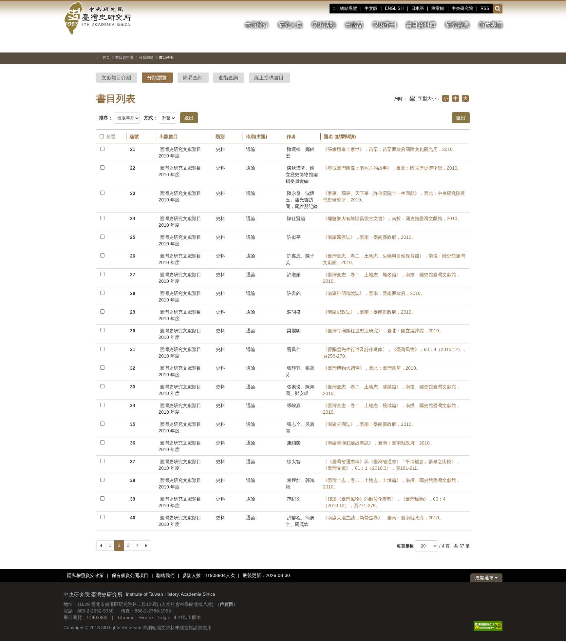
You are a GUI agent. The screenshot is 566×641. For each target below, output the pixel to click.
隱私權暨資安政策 (85, 575)
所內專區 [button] (490, 25)
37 (132, 461)
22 (132, 168)
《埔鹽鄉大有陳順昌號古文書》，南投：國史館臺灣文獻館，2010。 (392, 218)
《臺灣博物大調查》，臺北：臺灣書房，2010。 (372, 368)
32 (132, 368)
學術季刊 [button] (384, 25)
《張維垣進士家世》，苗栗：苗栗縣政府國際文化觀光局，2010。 (390, 149)
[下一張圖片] (486, 44)
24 (132, 218)
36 (132, 442)
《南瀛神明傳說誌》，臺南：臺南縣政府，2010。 (374, 293)
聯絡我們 (165, 575)
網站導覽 (348, 8)
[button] (497, 8)
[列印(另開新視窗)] (412, 97)
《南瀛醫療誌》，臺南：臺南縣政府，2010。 (369, 237)
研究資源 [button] (457, 25)
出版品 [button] (354, 25)
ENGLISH (394, 8)
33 (132, 386)
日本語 (417, 8)
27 (132, 274)
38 (132, 480)
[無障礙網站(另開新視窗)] (488, 625)
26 (132, 255)
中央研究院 (462, 8)
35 (132, 424)
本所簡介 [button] (257, 25)
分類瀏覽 (146, 57)
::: (334, 8)
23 (132, 193)
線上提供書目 (269, 77)
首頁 (106, 57)
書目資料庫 (124, 57)
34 (132, 405)
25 (132, 237)
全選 (110, 136)
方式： (151, 117)
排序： (106, 117)
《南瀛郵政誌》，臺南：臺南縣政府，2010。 (369, 312)
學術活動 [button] (323, 25)
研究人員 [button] (290, 25)
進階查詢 (228, 77)
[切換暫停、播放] (462, 44)
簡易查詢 (192, 77)
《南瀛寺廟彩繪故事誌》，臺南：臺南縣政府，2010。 (378, 442)
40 (132, 517)
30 (132, 330)
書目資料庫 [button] (421, 25)
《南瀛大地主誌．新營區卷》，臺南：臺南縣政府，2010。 (383, 517)
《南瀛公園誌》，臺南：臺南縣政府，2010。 (369, 424)
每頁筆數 (405, 546)
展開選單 (485, 577)
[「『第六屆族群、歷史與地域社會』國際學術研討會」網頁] (497, 44)
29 (132, 312)
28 (132, 293)
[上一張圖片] (474, 44)
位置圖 (227, 604)
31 (132, 349)
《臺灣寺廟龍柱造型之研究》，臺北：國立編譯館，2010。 (383, 330)
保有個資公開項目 (130, 575)
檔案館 (437, 8)
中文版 (371, 8)
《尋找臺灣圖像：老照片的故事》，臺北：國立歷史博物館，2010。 (392, 168)
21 (132, 149)
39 (132, 499)
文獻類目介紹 (116, 77)
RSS (485, 8)
